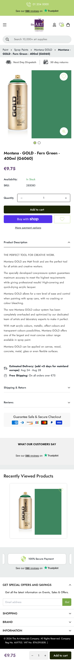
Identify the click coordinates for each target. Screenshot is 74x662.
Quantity (9, 198)
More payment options (28, 228)
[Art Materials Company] (37, 25)
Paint (5, 50)
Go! (67, 602)
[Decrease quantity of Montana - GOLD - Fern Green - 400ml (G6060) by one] (21, 198)
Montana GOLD (43, 50)
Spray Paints (21, 50)
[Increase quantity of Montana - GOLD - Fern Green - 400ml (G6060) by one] (66, 198)
